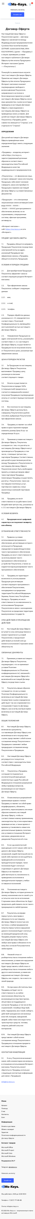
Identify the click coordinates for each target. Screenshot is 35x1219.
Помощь (4, 1108)
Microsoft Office (7, 1147)
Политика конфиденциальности (13, 1135)
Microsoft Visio (6, 1153)
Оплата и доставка (8, 1126)
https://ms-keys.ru (13, 229)
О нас (3, 1111)
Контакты (5, 1114)
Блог (3, 1117)
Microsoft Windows (8, 1156)
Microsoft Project (7, 1150)
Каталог (4, 1105)
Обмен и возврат (7, 1129)
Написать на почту (17, 9)
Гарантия (4, 1132)
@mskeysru (13, 1167)
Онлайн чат (17, 14)
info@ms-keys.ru (8, 1082)
